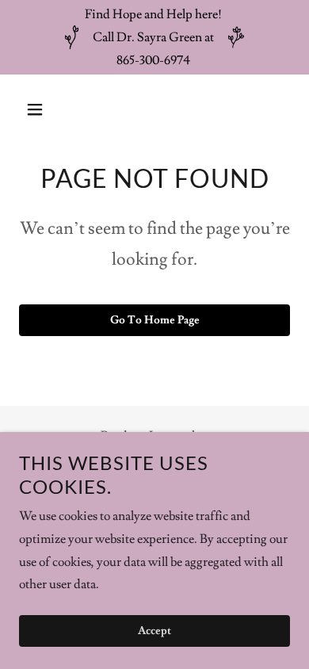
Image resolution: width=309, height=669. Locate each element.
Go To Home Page (155, 320)
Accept (154, 631)
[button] (39, 109)
